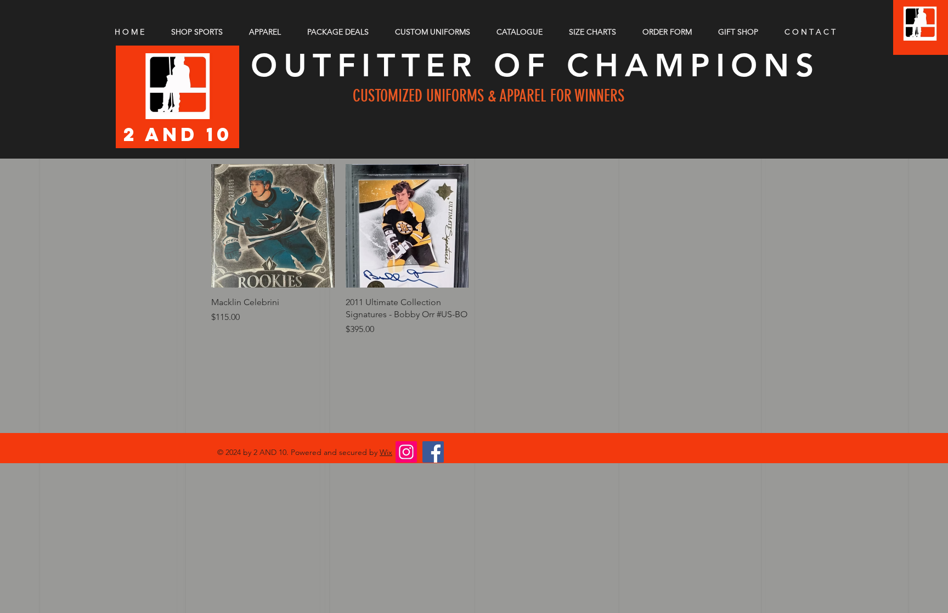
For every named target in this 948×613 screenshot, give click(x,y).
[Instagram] (406, 452)
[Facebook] (433, 452)
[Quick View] (273, 226)
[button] (597, 32)
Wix (386, 452)
